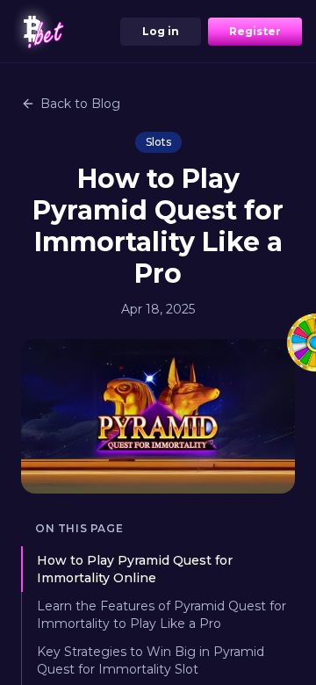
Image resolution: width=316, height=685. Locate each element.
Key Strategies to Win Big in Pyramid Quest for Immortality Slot (150, 660)
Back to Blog (80, 104)
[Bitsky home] (42, 31)
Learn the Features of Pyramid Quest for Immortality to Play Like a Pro (161, 614)
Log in (160, 31)
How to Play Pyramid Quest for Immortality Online (135, 569)
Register (255, 31)
